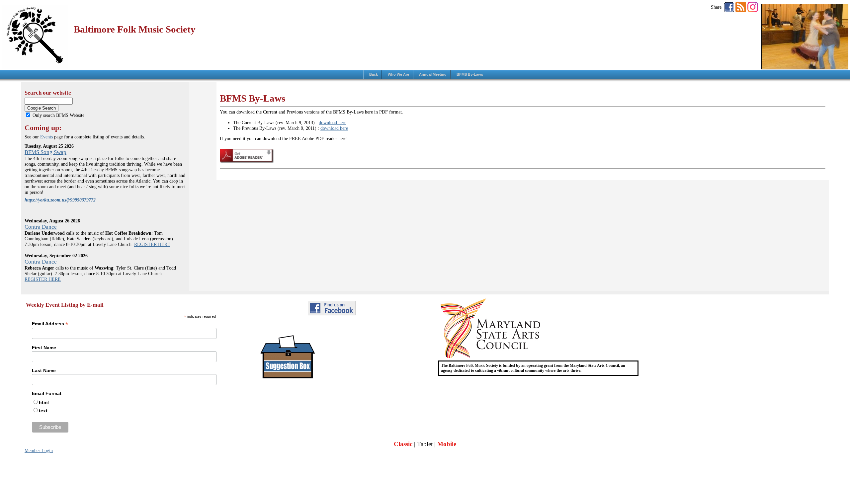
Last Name (44, 370)
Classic (403, 443)
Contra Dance (41, 227)
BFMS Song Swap (45, 152)
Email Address (50, 324)
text (43, 410)
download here (332, 122)
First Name (44, 347)
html (44, 402)
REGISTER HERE (152, 244)
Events (46, 136)
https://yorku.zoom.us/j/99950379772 (60, 199)
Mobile (446, 443)
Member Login (39, 450)
